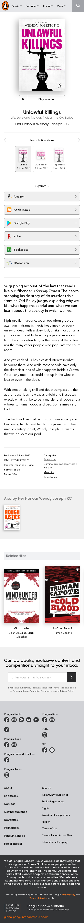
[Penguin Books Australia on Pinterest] (21, 719)
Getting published (15, 811)
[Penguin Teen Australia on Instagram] (14, 744)
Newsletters (11, 819)
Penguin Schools (14, 835)
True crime (50, 459)
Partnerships (12, 827)
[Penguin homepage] (5, 5)
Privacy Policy (67, 691)
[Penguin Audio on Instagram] (6, 775)
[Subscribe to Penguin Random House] (71, 677)
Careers (46, 788)
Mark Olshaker (25, 634)
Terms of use (49, 828)
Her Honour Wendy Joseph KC (42, 124)
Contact (9, 803)
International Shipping (54, 842)
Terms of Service (38, 898)
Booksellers (11, 795)
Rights (45, 808)
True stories (50, 477)
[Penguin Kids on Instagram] (52, 719)
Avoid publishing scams (56, 815)
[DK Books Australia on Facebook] (44, 750)
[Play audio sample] (23, 99)
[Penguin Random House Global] (15, 907)
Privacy (46, 821)
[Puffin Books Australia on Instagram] (44, 735)
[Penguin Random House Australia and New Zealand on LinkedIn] (36, 719)
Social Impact (13, 843)
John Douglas (17, 632)
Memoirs (49, 472)
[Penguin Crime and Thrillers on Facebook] (6, 759)
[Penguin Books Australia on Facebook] (6, 719)
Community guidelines (55, 794)
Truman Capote (62, 632)
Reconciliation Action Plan (57, 835)
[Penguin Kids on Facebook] (44, 719)
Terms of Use (48, 691)
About (8, 787)
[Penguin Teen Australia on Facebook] (6, 744)
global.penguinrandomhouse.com (26, 917)
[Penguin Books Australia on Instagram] (14, 719)
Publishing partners (53, 801)
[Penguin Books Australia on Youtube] (28, 719)
